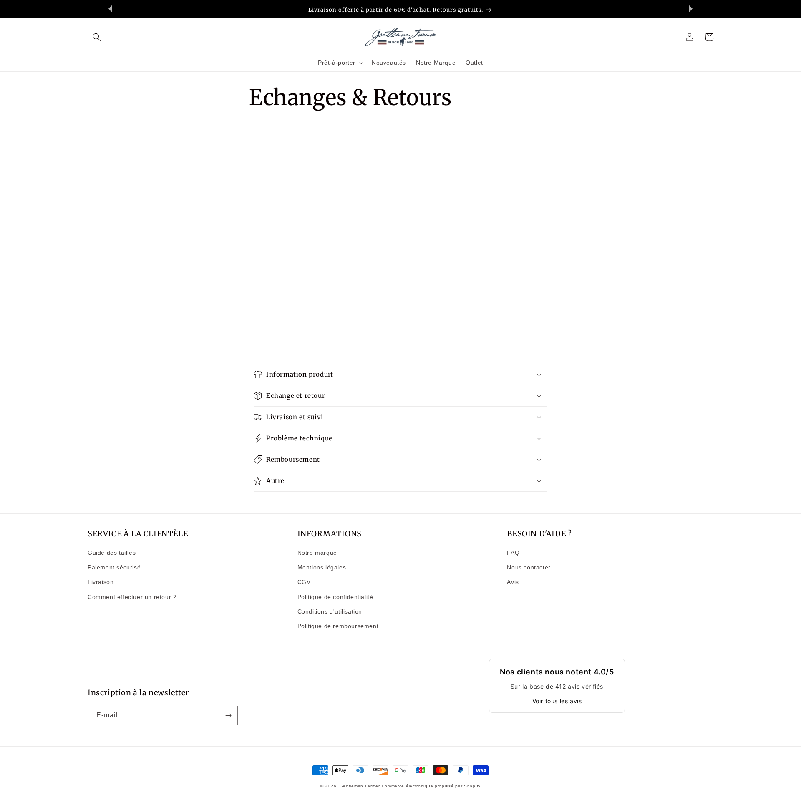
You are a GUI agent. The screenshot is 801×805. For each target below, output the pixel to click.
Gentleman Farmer (360, 786)
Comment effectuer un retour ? (132, 597)
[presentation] (110, 8)
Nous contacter (528, 567)
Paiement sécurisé (114, 567)
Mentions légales (321, 567)
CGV (304, 582)
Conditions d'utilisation (329, 611)
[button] (97, 37)
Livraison (100, 582)
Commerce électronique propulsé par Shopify (431, 786)
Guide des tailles (112, 552)
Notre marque (317, 552)
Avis (513, 582)
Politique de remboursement (338, 626)
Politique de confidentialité (335, 597)
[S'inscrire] (228, 715)
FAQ (513, 552)
